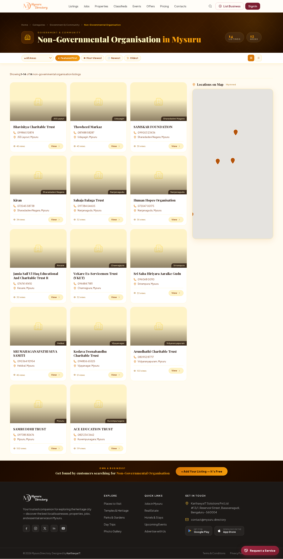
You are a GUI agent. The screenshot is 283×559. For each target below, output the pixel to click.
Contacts (180, 6)
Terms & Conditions (214, 553)
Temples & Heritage (116, 510)
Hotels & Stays (154, 517)
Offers (151, 6)
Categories (39, 25)
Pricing (164, 6)
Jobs (87, 6)
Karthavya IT (73, 553)
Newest (114, 57)
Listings (73, 6)
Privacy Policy (238, 553)
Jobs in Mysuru (153, 503)
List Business (231, 6)
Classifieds (120, 6)
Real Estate (152, 510)
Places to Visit (112, 503)
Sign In (252, 6)
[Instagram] (35, 528)
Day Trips (110, 524)
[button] (232, 161)
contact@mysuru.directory (208, 519)
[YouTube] (63, 528)
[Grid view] (251, 58)
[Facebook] (26, 528)
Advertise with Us (155, 531)
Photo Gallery (113, 531)
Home (24, 25)
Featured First (67, 57)
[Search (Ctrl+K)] (210, 6)
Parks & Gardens (114, 517)
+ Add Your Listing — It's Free (201, 471)
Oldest (132, 57)
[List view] (258, 58)
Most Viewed (92, 57)
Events (137, 6)
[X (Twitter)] (44, 528)
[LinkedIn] (54, 528)
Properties (101, 6)
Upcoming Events (156, 524)
